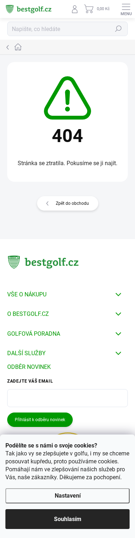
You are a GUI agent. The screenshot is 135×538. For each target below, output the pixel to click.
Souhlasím (67, 519)
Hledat (118, 28)
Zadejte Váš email (30, 381)
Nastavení (68, 495)
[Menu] (126, 9)
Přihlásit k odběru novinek (40, 419)
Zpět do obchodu (72, 203)
